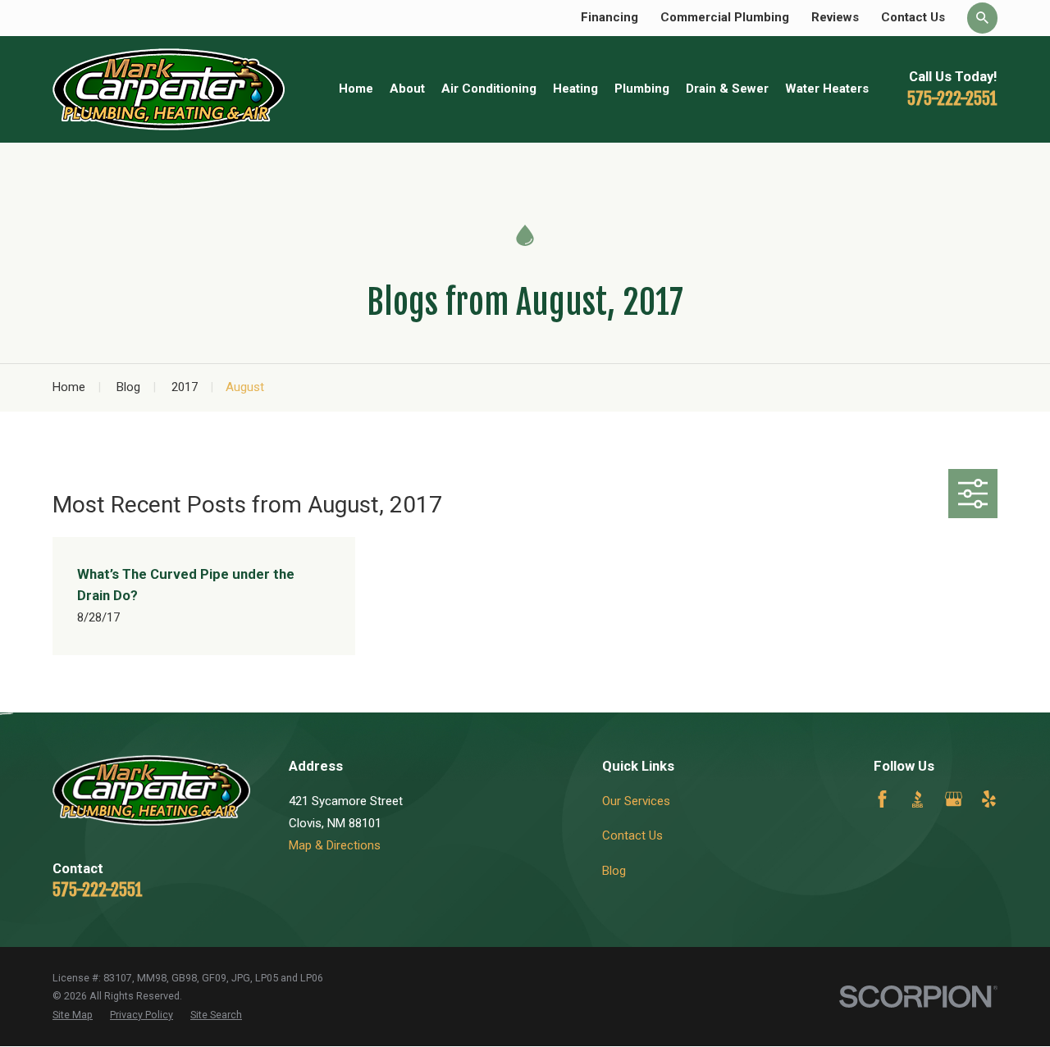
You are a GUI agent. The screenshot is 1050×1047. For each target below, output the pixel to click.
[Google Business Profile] (953, 799)
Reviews (835, 17)
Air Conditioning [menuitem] (488, 88)
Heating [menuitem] (575, 88)
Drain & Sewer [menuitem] (727, 88)
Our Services (636, 801)
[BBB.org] (917, 799)
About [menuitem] (407, 88)
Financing (609, 17)
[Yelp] (989, 799)
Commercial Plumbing (724, 17)
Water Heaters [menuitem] (827, 88)
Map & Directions (335, 845)
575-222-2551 (952, 98)
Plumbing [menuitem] (641, 88)
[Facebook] (882, 799)
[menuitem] (72, 1015)
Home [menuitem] (356, 88)
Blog (614, 870)
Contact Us (913, 17)
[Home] (168, 89)
